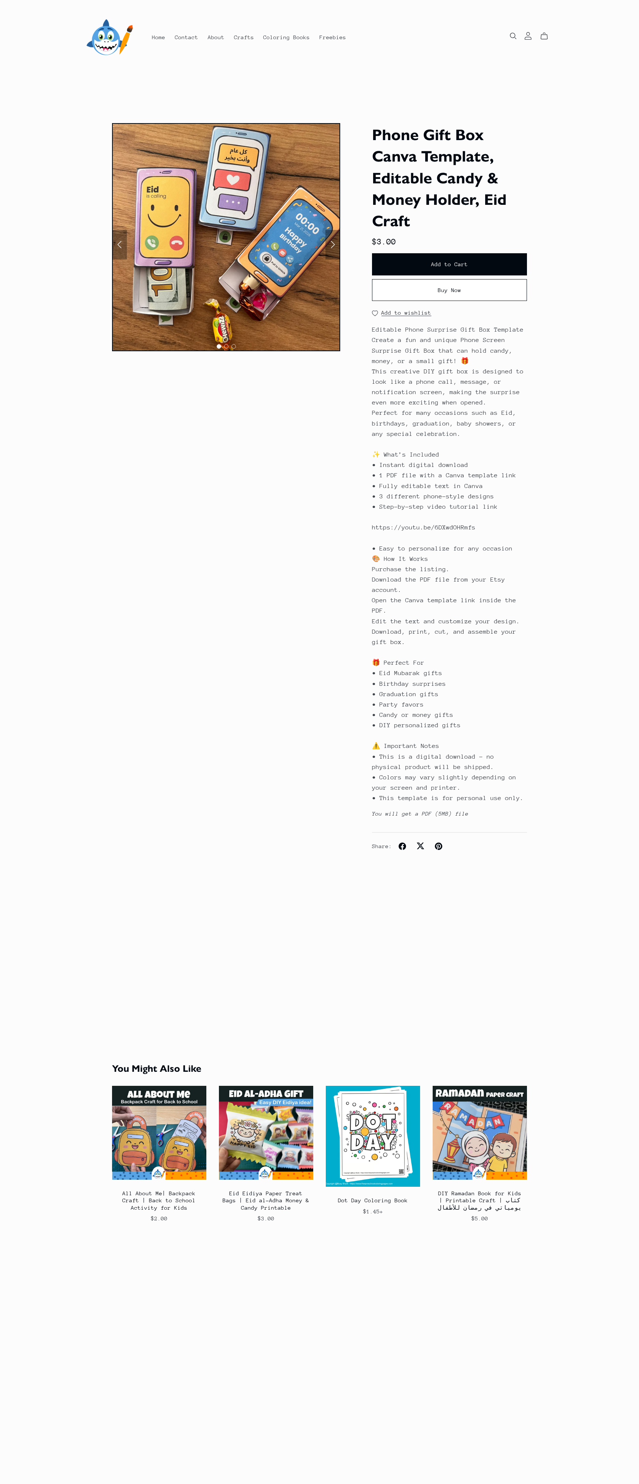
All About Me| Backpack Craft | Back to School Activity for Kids (159, 1200)
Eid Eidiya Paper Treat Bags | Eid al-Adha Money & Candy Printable (266, 1200)
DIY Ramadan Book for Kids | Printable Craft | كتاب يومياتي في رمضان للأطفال (480, 1200)
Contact (186, 37)
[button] (119, 245)
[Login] (528, 35)
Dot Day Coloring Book (373, 1200)
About (216, 37)
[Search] (513, 36)
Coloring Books (286, 37)
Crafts (244, 37)
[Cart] (547, 36)
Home (158, 37)
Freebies (333, 37)
